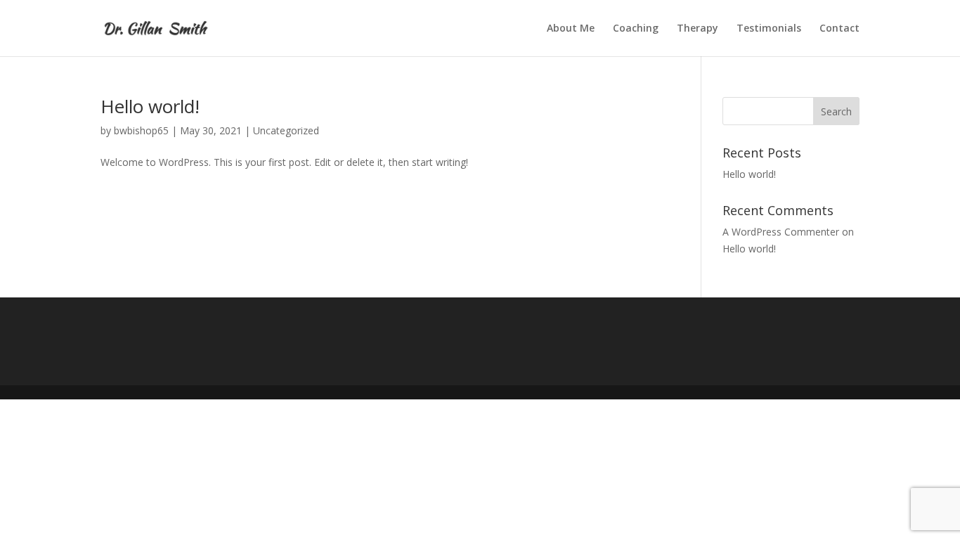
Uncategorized (286, 130)
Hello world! (150, 106)
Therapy (697, 28)
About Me (571, 28)
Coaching (636, 28)
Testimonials (769, 28)
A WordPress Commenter (780, 231)
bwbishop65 (141, 130)
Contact (839, 28)
